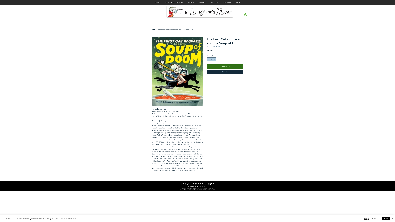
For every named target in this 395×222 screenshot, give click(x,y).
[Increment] (215, 59)
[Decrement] (208, 59)
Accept (386, 219)
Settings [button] (366, 219)
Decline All (375, 219)
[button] (246, 15)
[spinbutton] (212, 59)
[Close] (392, 218)
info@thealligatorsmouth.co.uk (194, 188)
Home (154, 30)
